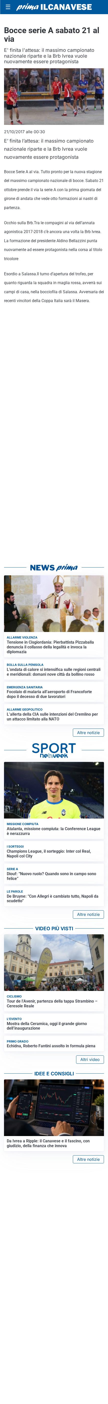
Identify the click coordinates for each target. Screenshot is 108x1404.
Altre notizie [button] (88, 732)
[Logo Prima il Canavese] (54, 7)
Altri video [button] (90, 1059)
